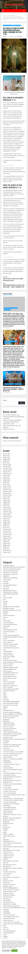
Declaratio (6, 658)
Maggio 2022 (6, 545)
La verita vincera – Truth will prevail (13, 798)
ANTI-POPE (6, 587)
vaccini (5, 934)
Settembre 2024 (7, 495)
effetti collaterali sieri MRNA (11, 689)
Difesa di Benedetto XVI (9, 669)
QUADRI (5, 879)
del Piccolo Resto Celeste (10, 660)
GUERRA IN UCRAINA (9, 725)
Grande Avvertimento (9, 718)
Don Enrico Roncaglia (7, 25)
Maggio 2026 (6, 459)
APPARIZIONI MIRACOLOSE (10, 594)
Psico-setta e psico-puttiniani (11, 877)
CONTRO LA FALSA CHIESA (10, 644)
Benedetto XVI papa (8, 608)
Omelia (5, 830)
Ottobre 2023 (6, 515)
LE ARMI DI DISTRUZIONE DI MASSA (13, 800)
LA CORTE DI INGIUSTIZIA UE (11, 764)
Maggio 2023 (6, 524)
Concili (5, 633)
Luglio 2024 (6, 498)
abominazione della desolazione (12, 569)
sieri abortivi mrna (8, 902)
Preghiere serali (18, 384)
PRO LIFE (5, 863)
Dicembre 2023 (7, 511)
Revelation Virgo (14, 4)
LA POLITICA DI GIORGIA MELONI (12, 784)
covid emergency (7, 651)
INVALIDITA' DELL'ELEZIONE (11, 746)
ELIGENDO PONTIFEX (9, 691)
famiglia (5, 707)
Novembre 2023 (7, 513)
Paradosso (6, 839)
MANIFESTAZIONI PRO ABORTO (12, 818)
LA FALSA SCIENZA (8, 768)
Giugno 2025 (6, 479)
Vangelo (5, 936)
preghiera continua (8, 856)
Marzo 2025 (6, 484)
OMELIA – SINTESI (8, 834)
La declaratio (6, 766)
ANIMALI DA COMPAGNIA (10, 578)
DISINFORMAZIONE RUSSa (10, 673)
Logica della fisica (8, 811)
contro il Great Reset (8, 640)
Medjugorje (6, 821)
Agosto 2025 (6, 475)
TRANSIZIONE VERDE (9, 918)
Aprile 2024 (6, 504)
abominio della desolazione (10, 571)
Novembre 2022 (7, 534)
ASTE (4, 599)
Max (5, 36)
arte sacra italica (7, 597)
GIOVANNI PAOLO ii (8, 710)
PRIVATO (5, 859)
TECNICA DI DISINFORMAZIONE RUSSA (14, 908)
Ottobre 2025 (6, 472)
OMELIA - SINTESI (17, 25)
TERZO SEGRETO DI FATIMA (11, 916)
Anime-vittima (7, 580)
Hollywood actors (8, 730)
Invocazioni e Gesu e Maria (10, 755)
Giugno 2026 (6, 457)
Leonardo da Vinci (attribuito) (11, 804)
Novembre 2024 (7, 491)
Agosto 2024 (6, 497)
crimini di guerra (7, 653)
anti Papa (5, 581)
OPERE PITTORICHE (8, 429)
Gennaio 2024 (7, 509)
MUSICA (5, 825)
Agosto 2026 (6, 454)
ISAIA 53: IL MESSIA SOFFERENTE (12, 420)
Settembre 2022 (7, 538)
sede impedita (7, 900)
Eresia (4, 692)
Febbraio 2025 (7, 486)
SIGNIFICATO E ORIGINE (10, 904)
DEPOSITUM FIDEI (8, 664)
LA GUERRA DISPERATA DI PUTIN (12, 773)
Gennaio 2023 (7, 531)
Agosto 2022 (6, 540)
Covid (4, 649)
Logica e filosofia (7, 813)
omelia (5, 832)
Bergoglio (6, 612)
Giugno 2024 (6, 500)
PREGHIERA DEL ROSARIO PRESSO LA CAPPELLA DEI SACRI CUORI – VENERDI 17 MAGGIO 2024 (14, 378)
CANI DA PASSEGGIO (8, 615)
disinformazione (7, 671)
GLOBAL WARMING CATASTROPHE (13, 714)
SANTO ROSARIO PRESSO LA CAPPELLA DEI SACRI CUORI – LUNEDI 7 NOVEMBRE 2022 (13, 285)
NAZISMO (6, 829)
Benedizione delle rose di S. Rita (12, 610)
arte (4, 596)
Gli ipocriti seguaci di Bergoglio (11, 712)
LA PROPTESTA (7, 786)
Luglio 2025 (6, 477)
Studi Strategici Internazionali (11, 906)
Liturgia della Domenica (9, 809)
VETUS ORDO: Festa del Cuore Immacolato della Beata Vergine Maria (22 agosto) (13, 416)
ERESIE (5, 696)
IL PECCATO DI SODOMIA (10, 735)
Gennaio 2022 (7, 552)
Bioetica (5, 614)
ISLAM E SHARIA (7, 757)
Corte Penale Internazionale (11, 648)
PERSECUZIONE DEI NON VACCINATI (13, 847)
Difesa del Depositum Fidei (10, 667)
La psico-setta (7, 787)
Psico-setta (6, 875)
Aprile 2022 (6, 547)
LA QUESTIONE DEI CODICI (10, 789)
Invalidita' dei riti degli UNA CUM (12, 744)
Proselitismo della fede (9, 872)
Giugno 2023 (6, 522)
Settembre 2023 (7, 516)
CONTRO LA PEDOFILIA (9, 646)
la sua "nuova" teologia (9, 793)
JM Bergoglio (6, 761)
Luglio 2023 (6, 520)
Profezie (5, 870)
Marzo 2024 (6, 506)
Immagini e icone (7, 737)
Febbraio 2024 (7, 507)
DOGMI (5, 680)
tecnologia (6, 909)
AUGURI (5, 603)
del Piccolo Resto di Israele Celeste (12, 662)
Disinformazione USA (9, 675)
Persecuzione (7, 845)
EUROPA (5, 698)
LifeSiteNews (6, 805)
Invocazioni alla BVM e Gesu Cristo (12, 753)
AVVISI (6, 308)
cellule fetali (6, 626)
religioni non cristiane (9, 884)
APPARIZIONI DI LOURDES (10, 592)
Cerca (4, 400)
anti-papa (5, 583)
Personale (6, 848)
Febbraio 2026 (7, 464)
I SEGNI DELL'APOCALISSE (10, 732)
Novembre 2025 (7, 470)
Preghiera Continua (8, 854)
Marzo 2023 (6, 527)
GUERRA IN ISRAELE (8, 723)
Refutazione (6, 882)
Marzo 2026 (6, 463)
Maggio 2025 (6, 481)
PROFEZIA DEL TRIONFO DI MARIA (12, 868)
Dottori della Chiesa (8, 683)
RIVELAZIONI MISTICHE (9, 891)
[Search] (23, 10)
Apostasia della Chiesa (9, 590)
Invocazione (6, 748)
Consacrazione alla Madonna (11, 635)
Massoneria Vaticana (9, 820)
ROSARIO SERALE (8, 897)
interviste (5, 743)
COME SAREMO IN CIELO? (10, 630)
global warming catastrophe (11, 716)
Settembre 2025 (7, 473)
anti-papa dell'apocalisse (10, 585)
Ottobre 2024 (6, 493)
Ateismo (5, 601)
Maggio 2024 (6, 502)
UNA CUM (6, 929)
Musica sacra (6, 827)
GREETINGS (6, 721)
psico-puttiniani (7, 873)
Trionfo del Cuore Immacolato (11, 922)
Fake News (6, 700)
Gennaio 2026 (7, 466)
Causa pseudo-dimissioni (10, 624)
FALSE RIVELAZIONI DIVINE (10, 703)
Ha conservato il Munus (9, 728)
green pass (6, 719)
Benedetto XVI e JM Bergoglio (11, 606)
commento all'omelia (9, 631)
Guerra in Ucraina (8, 726)
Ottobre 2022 (6, 536)
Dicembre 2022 (7, 533)
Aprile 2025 (6, 482)
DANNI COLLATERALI (9, 657)
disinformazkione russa (9, 678)
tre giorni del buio (8, 920)
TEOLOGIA (6, 911)
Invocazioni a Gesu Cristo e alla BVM (13, 752)
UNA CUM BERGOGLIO (9, 931)
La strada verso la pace (9, 791)
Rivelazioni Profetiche (9, 895)
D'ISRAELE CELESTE (8, 655)
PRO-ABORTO (7, 866)
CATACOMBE (6, 621)
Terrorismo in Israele (9, 915)
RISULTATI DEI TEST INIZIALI (11, 890)
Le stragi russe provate (9, 802)
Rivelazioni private (8, 893)
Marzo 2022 (6, 549)
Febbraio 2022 (7, 550)
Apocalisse (6, 588)
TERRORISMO (7, 913)
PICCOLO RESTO (7, 852)
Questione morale (8, 881)
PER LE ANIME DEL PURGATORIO (12, 843)
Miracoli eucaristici (8, 823)
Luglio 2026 (6, 455)
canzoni (5, 617)
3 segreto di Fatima (8, 565)
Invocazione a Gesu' (8, 750)
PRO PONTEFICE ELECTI (9, 865)
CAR (4, 619)
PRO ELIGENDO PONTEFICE (10, 861)
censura (5, 628)
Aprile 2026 (6, 461)
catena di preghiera (8, 623)
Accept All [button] (14, 950)
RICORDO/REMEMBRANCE (10, 888)
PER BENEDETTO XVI (9, 841)
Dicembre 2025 (7, 468)
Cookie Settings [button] (6, 950)
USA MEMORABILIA (8, 933)
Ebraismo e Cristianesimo (10, 685)
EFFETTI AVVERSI (8, 687)
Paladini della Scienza (9, 836)
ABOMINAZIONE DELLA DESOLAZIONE (14, 567)
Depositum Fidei (7, 666)
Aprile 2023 (6, 525)
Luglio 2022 (6, 541)
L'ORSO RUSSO (7, 762)
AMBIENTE (6, 576)
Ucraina (5, 927)
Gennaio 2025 (7, 488)
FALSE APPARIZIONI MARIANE (11, 701)
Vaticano (5, 938)
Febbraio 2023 (7, 529)
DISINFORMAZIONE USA (10, 676)
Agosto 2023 (6, 518)
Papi (4, 838)
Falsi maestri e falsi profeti (10, 705)
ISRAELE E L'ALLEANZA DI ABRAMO (13, 759)
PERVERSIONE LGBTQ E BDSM (11, 850)
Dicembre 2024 (7, 490)
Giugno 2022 (6, 543)
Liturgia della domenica (9, 807)
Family (4, 709)
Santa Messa (7, 309)
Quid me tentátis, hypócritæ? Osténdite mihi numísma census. (13, 278)
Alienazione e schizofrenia (10, 572)
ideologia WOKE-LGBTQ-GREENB (12, 734)
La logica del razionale (9, 775)
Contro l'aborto (7, 642)
